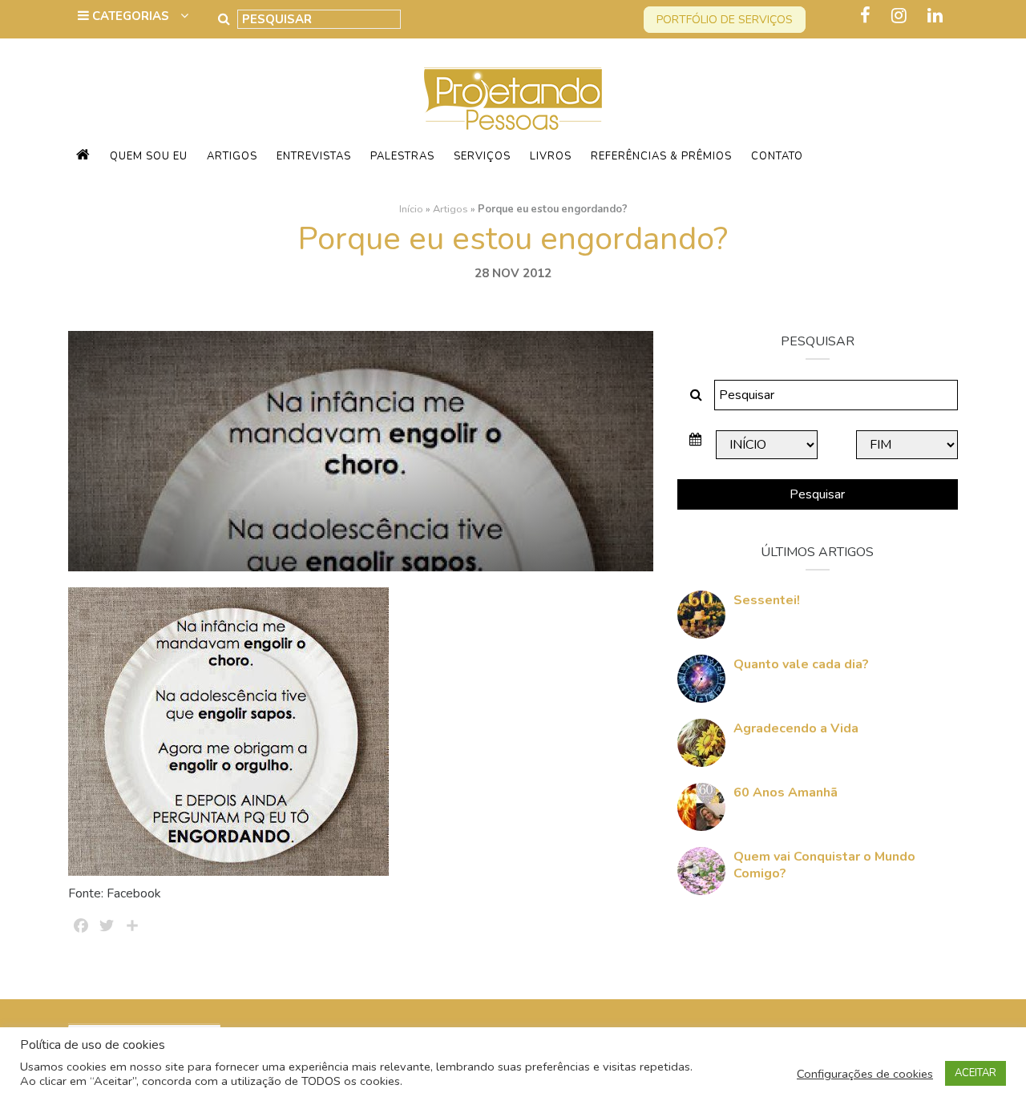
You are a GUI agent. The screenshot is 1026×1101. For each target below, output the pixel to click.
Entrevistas (314, 156)
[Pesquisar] (224, 19)
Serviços (482, 156)
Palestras (402, 156)
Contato (777, 156)
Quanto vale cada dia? (801, 664)
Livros (551, 156)
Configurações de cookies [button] (865, 1074)
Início (411, 209)
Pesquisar (817, 494)
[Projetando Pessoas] (513, 98)
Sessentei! (766, 600)
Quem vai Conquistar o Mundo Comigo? (824, 865)
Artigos (232, 156)
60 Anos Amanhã (785, 792)
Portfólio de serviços (724, 19)
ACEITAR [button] (975, 1073)
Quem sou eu (149, 156)
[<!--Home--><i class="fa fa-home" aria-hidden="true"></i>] (83, 156)
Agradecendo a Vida (795, 728)
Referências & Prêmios (661, 156)
